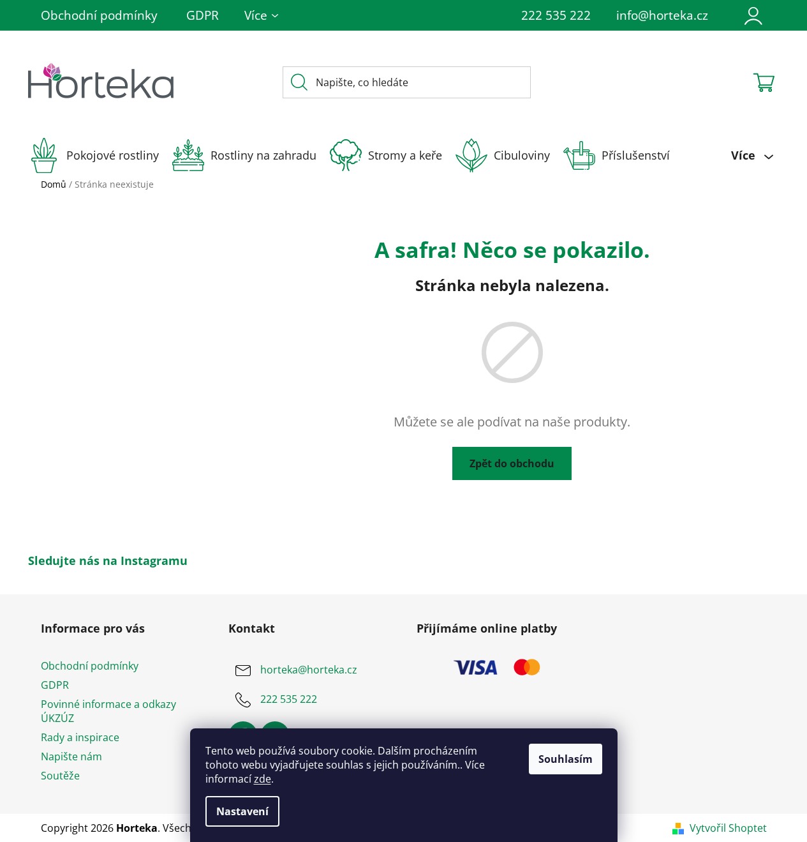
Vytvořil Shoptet (728, 828)
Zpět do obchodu (512, 463)
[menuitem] (100, 155)
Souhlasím (565, 759)
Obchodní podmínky (99, 15)
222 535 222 (556, 15)
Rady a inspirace (80, 737)
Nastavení (242, 811)
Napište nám (71, 756)
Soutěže (60, 776)
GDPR (202, 15)
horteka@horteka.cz (308, 670)
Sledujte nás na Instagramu (108, 560)
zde (262, 779)
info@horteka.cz (662, 15)
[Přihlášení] (753, 15)
